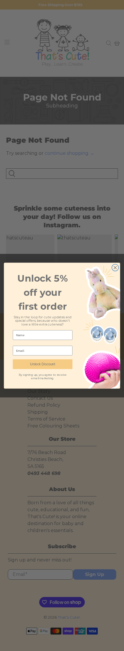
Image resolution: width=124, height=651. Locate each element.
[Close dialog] (115, 267)
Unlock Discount (42, 364)
